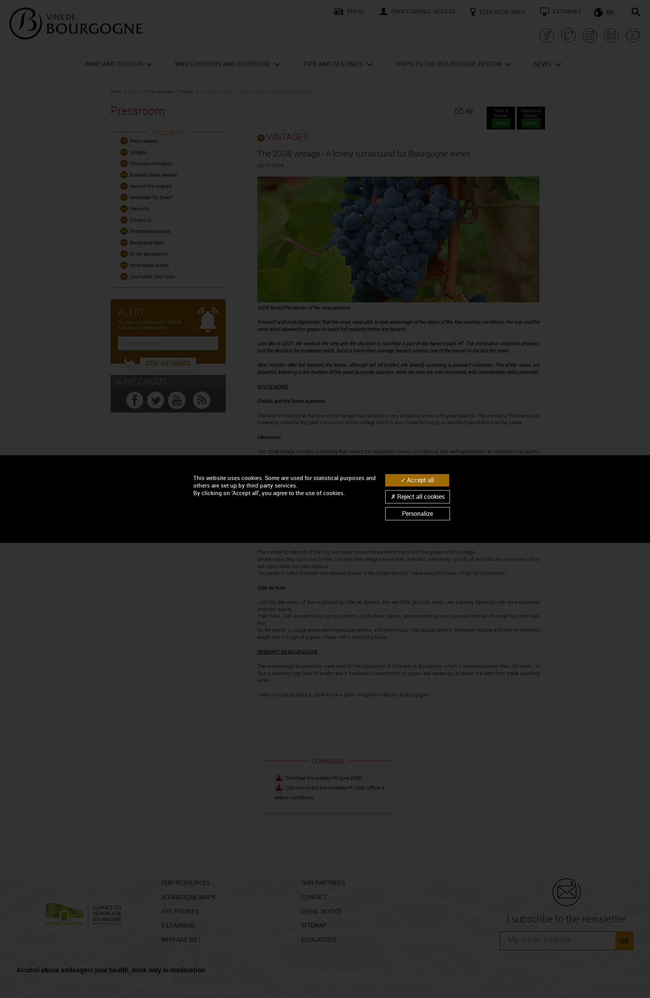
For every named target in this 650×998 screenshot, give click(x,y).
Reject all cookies (420, 496)
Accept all (419, 480)
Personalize (417, 513)
